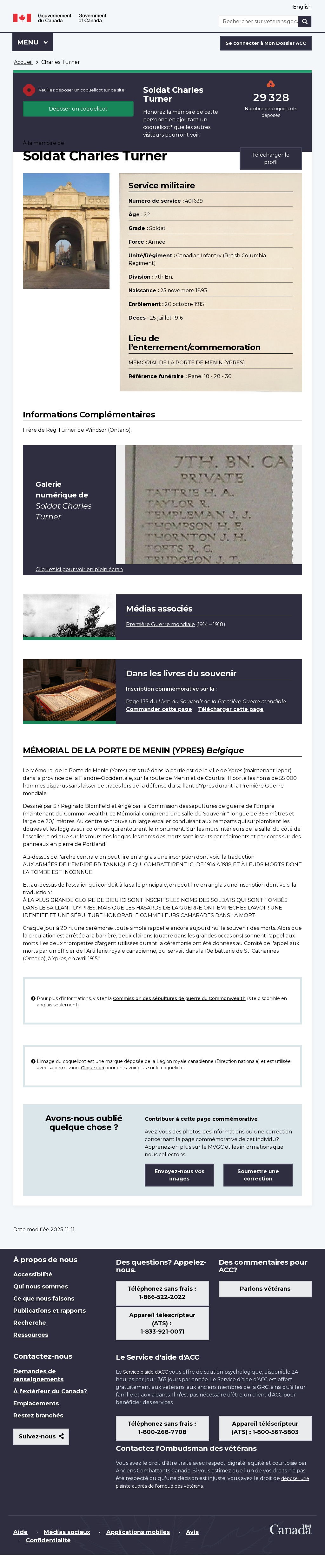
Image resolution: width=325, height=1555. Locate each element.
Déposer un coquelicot (78, 109)
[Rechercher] (305, 21)
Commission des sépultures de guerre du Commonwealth (179, 998)
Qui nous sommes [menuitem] (40, 1286)
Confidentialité (48, 1540)
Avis (192, 1532)
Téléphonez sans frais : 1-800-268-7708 (162, 1428)
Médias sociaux (67, 1532)
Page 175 (137, 702)
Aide (20, 1532)
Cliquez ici (92, 1068)
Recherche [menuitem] (29, 1322)
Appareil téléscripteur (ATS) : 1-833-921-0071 (162, 1323)
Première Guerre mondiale (160, 624)
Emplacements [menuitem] (36, 1403)
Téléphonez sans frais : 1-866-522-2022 (162, 1293)
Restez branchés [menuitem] (38, 1415)
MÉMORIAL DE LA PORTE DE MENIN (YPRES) (187, 363)
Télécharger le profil (270, 158)
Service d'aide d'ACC (145, 1372)
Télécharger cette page (230, 709)
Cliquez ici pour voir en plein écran (79, 569)
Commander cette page (159, 709)
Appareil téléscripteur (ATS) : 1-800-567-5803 (265, 1428)
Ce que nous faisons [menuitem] (43, 1298)
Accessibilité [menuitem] (32, 1274)
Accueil (23, 62)
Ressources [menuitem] (30, 1334)
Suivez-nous (44, 1439)
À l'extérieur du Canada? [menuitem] (50, 1391)
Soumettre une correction (258, 1175)
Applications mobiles (138, 1532)
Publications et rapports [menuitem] (49, 1310)
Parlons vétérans (265, 1288)
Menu (35, 42)
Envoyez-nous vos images (179, 1175)
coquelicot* (158, 127)
